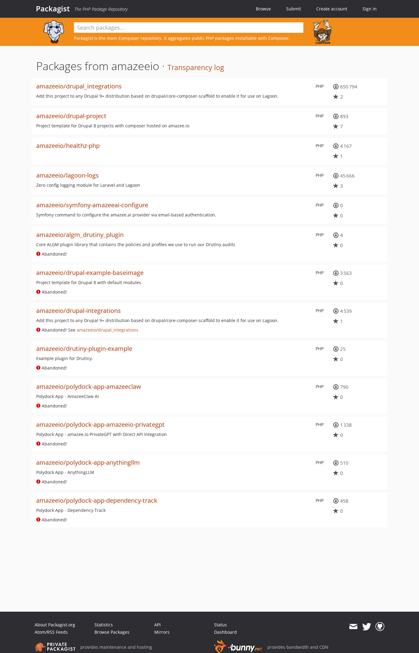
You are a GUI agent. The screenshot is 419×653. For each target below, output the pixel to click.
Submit (293, 9)
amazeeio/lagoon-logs (67, 175)
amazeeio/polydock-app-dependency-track (96, 500)
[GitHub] (379, 626)
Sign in (370, 9)
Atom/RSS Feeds (51, 632)
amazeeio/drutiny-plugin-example (84, 348)
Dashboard (225, 632)
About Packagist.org (55, 625)
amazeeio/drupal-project (71, 116)
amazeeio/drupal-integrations (78, 310)
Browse (263, 9)
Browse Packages (111, 632)
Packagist (53, 8)
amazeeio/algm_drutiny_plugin (80, 235)
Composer (128, 38)
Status (220, 625)
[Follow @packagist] (366, 626)
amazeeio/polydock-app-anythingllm (88, 462)
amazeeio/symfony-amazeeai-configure (92, 205)
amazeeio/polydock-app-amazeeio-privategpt (100, 424)
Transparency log (195, 67)
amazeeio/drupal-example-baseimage (90, 272)
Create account (331, 9)
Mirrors (162, 632)
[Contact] (353, 626)
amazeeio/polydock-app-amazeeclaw (88, 386)
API (157, 625)
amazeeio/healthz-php (68, 145)
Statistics (103, 625)
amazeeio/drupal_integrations (79, 86)
